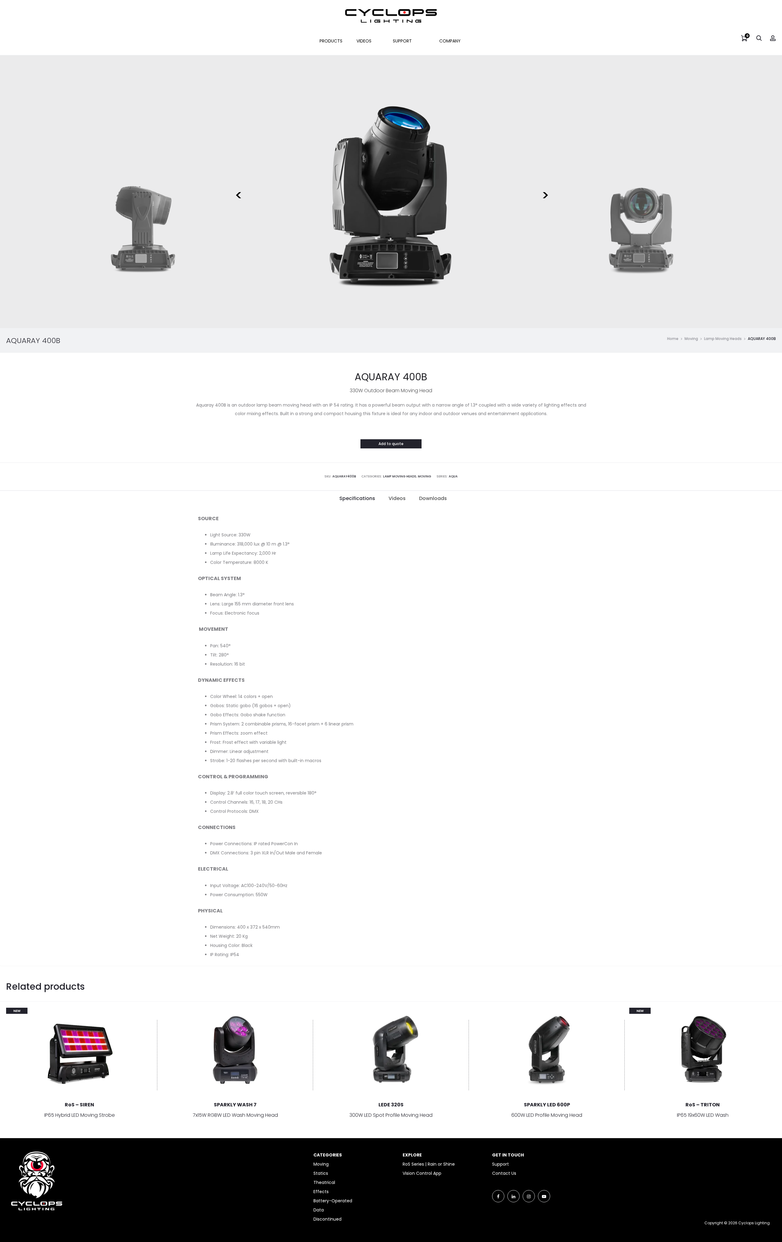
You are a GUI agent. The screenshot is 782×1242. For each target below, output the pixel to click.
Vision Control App (422, 1173)
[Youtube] (544, 1196)
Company (450, 41)
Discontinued (327, 1219)
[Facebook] (498, 1196)
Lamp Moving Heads (723, 338)
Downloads (433, 498)
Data (318, 1210)
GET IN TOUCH (508, 1155)
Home (672, 338)
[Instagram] (529, 1196)
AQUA (453, 476)
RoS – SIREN (79, 1104)
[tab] (357, 498)
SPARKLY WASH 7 (235, 1104)
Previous (238, 191)
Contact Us (504, 1173)
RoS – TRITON (702, 1104)
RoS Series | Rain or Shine (429, 1164)
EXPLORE (412, 1155)
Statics (320, 1173)
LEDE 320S (391, 1104)
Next (544, 191)
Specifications (357, 498)
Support (402, 41)
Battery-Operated (332, 1201)
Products (331, 41)
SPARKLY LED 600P (547, 1104)
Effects (321, 1192)
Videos (363, 41)
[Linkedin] (513, 1196)
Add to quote (391, 443)
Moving (691, 338)
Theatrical (324, 1182)
